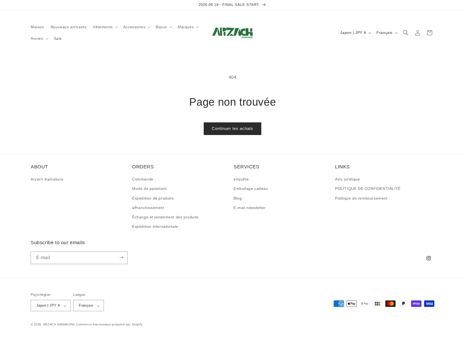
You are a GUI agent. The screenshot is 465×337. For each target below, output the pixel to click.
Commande (142, 179)
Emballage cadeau (251, 189)
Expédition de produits (153, 198)
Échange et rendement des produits (165, 217)
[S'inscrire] (121, 257)
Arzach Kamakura (47, 179)
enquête (241, 179)
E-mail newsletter (250, 207)
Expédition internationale (155, 227)
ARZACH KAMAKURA (59, 324)
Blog (238, 198)
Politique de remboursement (361, 198)
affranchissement (148, 207)
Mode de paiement (149, 189)
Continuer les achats (232, 128)
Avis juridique (347, 179)
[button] (105, 27)
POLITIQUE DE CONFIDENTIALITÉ (368, 189)
